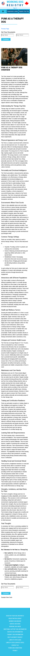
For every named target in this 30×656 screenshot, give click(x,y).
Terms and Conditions (15, 648)
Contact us (15, 645)
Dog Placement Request (15, 637)
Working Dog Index (15, 626)
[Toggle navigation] (3, 11)
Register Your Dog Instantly (15, 616)
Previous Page (5, 29)
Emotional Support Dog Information (15, 629)
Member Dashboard (15, 621)
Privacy (15, 650)
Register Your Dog (24, 11)
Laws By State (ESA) (15, 640)
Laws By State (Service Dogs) (15, 642)
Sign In (15, 8)
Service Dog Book (15, 624)
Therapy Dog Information (15, 634)
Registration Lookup (12, 11)
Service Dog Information (15, 632)
